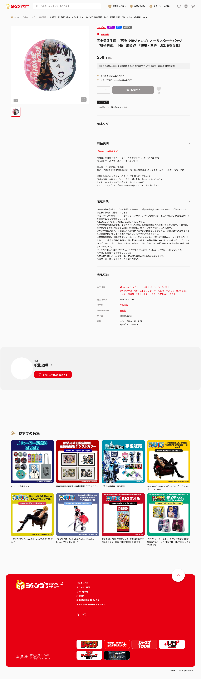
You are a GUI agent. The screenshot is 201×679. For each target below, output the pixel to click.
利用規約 (80, 595)
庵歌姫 (123, 310)
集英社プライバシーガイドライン (91, 604)
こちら (120, 258)
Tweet (103, 102)
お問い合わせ (82, 591)
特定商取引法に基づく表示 (88, 600)
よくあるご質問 (83, 587)
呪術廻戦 (105, 34)
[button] (15, 112)
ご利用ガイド (82, 583)
